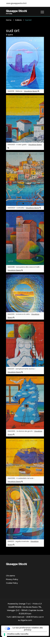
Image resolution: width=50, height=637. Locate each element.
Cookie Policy (12, 583)
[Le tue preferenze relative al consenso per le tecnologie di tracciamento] (4, 634)
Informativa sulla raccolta (15, 634)
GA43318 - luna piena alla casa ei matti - (24, 268)
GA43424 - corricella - (23, 208)
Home (8, 20)
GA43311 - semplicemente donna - (22, 370)
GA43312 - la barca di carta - (23, 316)
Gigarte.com (26, 620)
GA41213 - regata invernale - (23, 543)
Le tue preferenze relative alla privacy (28, 628)
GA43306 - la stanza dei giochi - (25, 433)
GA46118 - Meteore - (22, 91)
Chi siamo (10, 575)
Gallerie (18, 20)
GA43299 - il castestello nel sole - (21, 480)
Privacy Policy (12, 579)
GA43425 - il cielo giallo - (25, 144)
